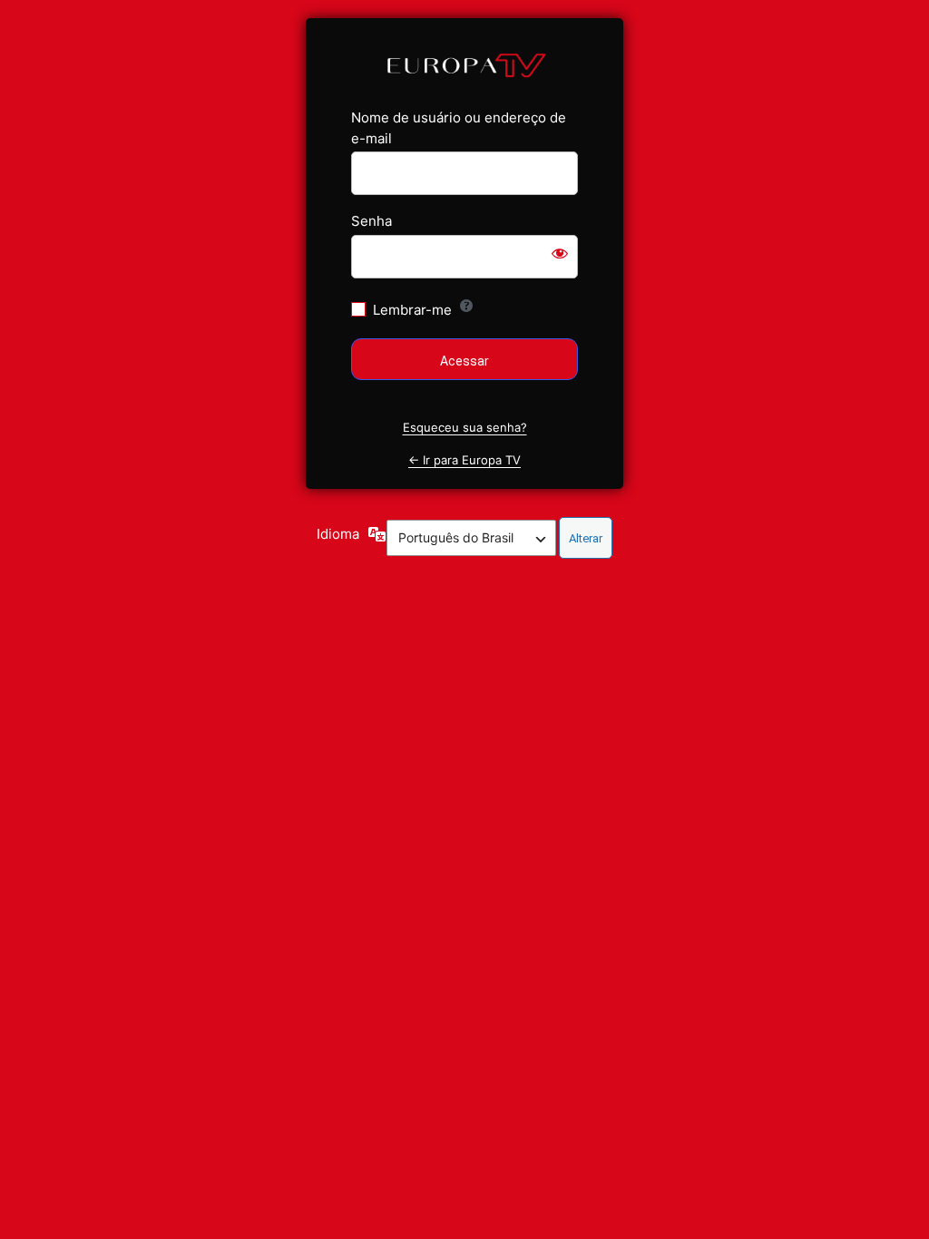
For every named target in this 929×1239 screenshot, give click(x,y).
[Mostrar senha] (560, 253)
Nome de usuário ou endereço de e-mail (458, 128)
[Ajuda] (466, 306)
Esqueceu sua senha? (465, 427)
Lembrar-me (412, 309)
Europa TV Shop (465, 64)
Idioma (338, 533)
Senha (371, 220)
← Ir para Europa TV (464, 460)
